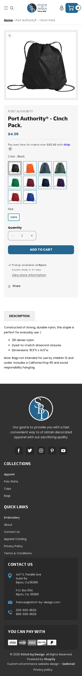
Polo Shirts (11, 481)
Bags (7, 496)
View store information (29, 275)
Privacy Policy (13, 546)
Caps (7, 489)
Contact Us (12, 532)
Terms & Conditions (18, 553)
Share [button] (16, 286)
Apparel (9, 474)
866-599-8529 (26, 614)
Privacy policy (42, 670)
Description (19, 316)
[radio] (14, 168)
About (8, 525)
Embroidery (12, 518)
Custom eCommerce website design (33, 664)
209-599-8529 (26, 610)
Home (8, 20)
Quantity (15, 228)
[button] (12, 8)
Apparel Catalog (15, 539)
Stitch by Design (33, 654)
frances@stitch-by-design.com (38, 602)
